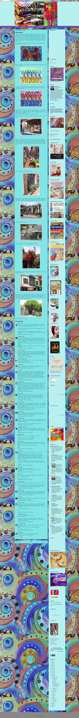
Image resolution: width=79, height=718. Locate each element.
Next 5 (56, 649)
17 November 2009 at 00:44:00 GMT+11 (25, 348)
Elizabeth (20, 336)
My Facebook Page (40, 26)
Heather (19, 393)
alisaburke (53, 463)
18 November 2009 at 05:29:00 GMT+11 (25, 424)
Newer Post (17, 541)
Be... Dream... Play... (55, 508)
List (53, 648)
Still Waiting (54, 681)
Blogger (41, 715)
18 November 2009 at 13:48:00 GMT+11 (25, 439)
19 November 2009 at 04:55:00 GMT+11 (25, 448)
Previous (55, 648)
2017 (52, 663)
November (54, 678)
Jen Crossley (20, 523)
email (51, 103)
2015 (52, 666)
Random (61, 648)
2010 (52, 674)
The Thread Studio (53, 644)
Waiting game (54, 682)
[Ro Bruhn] (50, 62)
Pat (18, 370)
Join (51, 648)
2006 (52, 706)
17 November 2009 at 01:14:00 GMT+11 (25, 368)
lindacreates (20, 514)
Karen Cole (20, 502)
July (53, 692)
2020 (52, 660)
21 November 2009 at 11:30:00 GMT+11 (25, 500)
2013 (52, 669)
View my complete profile (54, 100)
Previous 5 (53, 649)
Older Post (44, 541)
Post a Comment (20, 537)
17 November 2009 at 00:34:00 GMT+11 (25, 334)
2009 (52, 675)
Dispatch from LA (54, 454)
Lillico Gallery (52, 642)
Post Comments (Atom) (34, 544)
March (53, 698)
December (54, 676)
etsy (19, 65)
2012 (52, 671)
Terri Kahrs (20, 350)
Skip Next (52, 650)
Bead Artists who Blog (57, 647)
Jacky (19, 450)
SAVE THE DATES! (54, 509)
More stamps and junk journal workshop (56, 684)
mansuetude (20, 481)
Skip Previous (60, 649)
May (53, 695)
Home (17, 26)
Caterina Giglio (21, 358)
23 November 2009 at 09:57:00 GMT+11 (25, 530)
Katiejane (20, 490)
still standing (53, 504)
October (53, 688)
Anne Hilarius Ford (53, 640)
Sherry (19, 323)
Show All (62, 534)
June (53, 694)
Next (59, 648)
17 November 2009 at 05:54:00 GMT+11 (25, 391)
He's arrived (54, 679)
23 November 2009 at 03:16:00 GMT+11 (25, 521)
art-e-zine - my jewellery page (55, 602)
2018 (52, 662)
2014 (52, 668)
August (53, 691)
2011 (52, 672)
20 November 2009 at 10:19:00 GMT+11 (25, 479)
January (53, 701)
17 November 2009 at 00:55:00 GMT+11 (25, 362)
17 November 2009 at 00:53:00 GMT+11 (25, 356)
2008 (52, 703)
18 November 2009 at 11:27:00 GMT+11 (25, 432)
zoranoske (20, 418)
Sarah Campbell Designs (55, 486)
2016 (52, 665)
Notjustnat (53, 475)
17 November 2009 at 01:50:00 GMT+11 (25, 379)
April (53, 697)
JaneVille (53, 517)
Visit (53, 620)
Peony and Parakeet (55, 446)
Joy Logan (20, 411)
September (54, 689)
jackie (19, 532)
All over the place (55, 686)
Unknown (19, 441)
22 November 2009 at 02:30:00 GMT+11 (25, 512)
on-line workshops (31, 26)
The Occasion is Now (54, 487)
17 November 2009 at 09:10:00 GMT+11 (25, 409)
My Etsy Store (22, 26)
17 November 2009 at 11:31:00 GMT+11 (25, 416)
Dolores (19, 364)
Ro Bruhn (57, 86)
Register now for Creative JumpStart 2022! (59, 519)
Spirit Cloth (53, 503)
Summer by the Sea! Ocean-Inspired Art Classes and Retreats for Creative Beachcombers (59, 466)
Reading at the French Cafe (55, 455)
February (54, 700)
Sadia (19, 467)
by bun (52, 525)
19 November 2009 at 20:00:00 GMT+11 (25, 465)
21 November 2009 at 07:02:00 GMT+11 (25, 488)
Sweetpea (19, 381)
